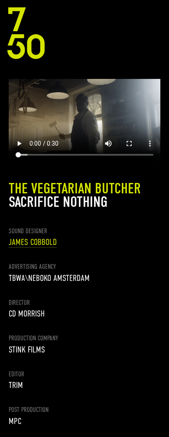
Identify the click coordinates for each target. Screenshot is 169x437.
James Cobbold (33, 242)
